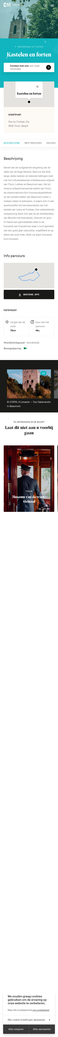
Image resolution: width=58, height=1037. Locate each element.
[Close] (37, 86)
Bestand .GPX (31, 294)
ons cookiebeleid (40, 1010)
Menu (52, 5)
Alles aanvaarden (42, 1029)
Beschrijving (12, 143)
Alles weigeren (16, 1029)
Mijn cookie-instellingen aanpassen (26, 1019)
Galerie (51, 143)
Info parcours (33, 143)
